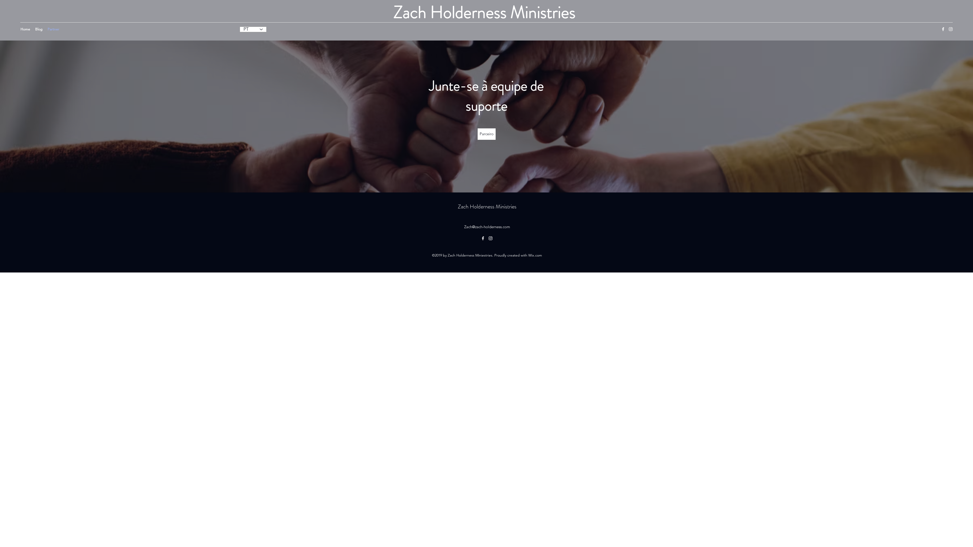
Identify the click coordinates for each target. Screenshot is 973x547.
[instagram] (950, 29)
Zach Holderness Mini (481, 206)
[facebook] (943, 29)
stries (510, 206)
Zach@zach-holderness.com (487, 226)
